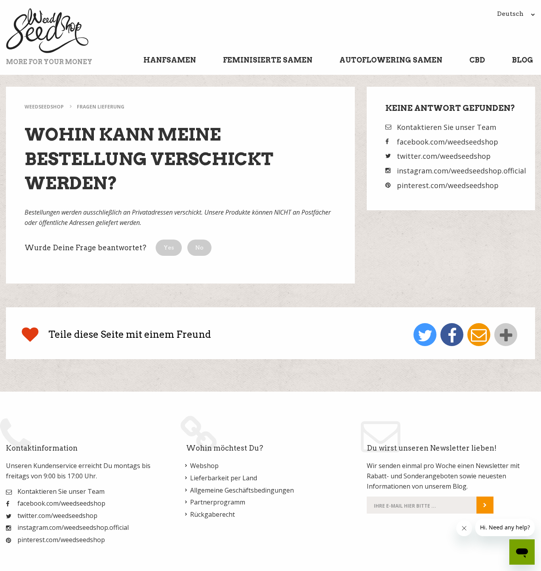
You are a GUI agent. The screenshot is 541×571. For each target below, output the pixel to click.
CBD (477, 60)
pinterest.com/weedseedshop (448, 185)
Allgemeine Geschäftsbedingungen (242, 490)
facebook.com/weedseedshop (447, 142)
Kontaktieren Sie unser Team (446, 127)
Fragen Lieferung (100, 106)
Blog (522, 60)
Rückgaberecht (212, 514)
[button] (169, 248)
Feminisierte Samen (267, 60)
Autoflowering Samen (390, 60)
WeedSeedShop (44, 106)
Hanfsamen (169, 60)
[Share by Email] (478, 334)
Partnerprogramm (217, 502)
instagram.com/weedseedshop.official (461, 170)
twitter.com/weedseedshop (444, 156)
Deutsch (511, 13)
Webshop (204, 465)
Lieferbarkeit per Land (223, 478)
